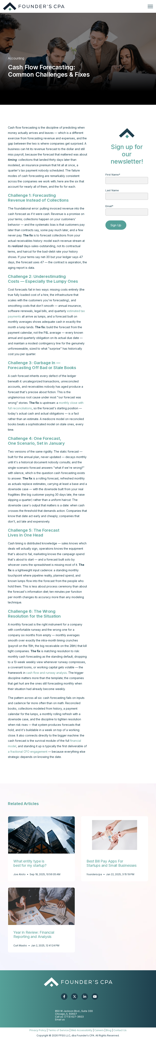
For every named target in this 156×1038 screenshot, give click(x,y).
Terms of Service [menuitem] (58, 1030)
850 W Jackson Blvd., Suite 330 (74, 1011)
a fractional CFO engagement (27, 751)
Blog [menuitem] (108, 1030)
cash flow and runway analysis (46, 672)
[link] (33, 6)
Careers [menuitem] (99, 1030)
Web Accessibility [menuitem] (81, 1030)
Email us (60, 1019)
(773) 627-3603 (74, 1016)
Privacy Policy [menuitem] (37, 1030)
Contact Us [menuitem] (120, 1030)
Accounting (16, 58)
